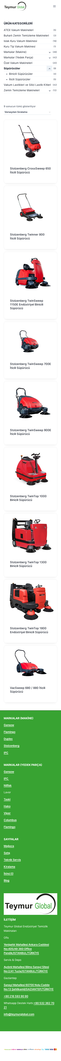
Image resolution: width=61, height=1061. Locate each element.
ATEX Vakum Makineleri (18, 30)
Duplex (8, 738)
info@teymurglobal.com (19, 1014)
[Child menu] (49, 52)
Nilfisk (8, 785)
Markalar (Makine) (15, 52)
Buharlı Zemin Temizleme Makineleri (26, 35)
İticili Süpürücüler (19, 79)
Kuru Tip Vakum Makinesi (19, 46)
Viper (7, 813)
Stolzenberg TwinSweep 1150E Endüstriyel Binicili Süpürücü (26, 304)
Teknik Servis (12, 859)
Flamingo (9, 731)
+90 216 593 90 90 (16, 996)
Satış (7, 852)
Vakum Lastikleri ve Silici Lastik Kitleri (27, 84)
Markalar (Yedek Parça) (18, 57)
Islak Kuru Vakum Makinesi (20, 41)
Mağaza (9, 846)
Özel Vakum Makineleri (18, 62)
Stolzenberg (11, 745)
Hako (7, 806)
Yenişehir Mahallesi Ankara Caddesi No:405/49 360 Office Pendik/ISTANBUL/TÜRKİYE (26, 949)
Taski (7, 799)
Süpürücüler (12, 68)
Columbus (10, 820)
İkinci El (8, 873)
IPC (6, 752)
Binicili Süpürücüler (21, 73)
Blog (6, 880)
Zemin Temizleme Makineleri (22, 90)
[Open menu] (54, 6)
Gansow (9, 725)
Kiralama (9, 866)
